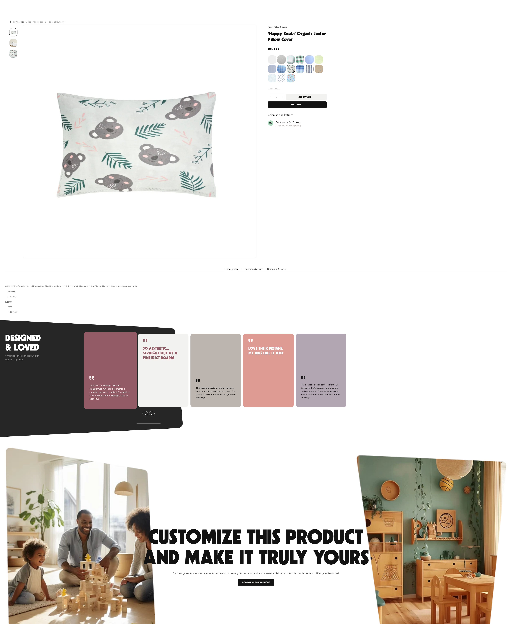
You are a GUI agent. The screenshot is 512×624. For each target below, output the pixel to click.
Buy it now (296, 105)
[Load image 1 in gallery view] (13, 32)
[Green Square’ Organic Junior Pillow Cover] (291, 59)
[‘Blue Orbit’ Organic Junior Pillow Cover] (281, 78)
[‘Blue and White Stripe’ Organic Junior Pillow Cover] (272, 69)
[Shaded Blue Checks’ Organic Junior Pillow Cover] (300, 69)
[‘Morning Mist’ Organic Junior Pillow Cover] (272, 78)
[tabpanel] (256, 296)
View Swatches (273, 89)
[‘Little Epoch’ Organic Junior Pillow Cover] (319, 69)
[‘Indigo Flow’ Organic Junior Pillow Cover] (309, 69)
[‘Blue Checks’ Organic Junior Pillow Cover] (281, 69)
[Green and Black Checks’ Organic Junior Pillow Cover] (300, 59)
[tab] (231, 269)
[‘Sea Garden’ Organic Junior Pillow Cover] (291, 78)
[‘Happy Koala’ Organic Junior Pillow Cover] (291, 69)
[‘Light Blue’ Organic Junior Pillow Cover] (309, 59)
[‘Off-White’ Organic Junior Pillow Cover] (272, 59)
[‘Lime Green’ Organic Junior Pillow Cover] (319, 59)
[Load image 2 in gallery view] (13, 43)
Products (21, 22)
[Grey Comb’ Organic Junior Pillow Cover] (281, 59)
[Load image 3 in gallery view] (13, 54)
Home (12, 22)
